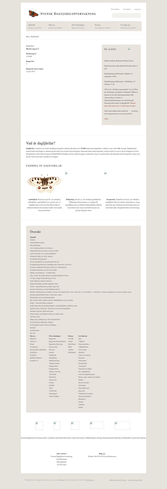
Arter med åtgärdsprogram (86, 374)
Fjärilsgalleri (72, 352)
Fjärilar (80, 407)
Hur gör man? (53, 347)
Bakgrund (33, 339)
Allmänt (70, 349)
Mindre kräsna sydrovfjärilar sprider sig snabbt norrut (46, 314)
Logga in (138, 9)
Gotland (51, 382)
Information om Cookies (118, 480)
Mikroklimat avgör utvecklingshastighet (42, 297)
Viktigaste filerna (54, 363)
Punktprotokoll (53, 369)
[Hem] (83, 12)
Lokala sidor (53, 380)
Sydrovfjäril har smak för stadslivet (41, 281)
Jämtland (51, 385)
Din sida (32, 333)
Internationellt (82, 363)
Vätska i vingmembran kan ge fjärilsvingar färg (44, 286)
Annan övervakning (84, 355)
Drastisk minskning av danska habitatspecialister (45, 289)
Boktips (80, 380)
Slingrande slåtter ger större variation (41, 256)
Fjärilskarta (52, 377)
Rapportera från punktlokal (57, 341)
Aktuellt (33, 26)
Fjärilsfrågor (72, 344)
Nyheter (32, 240)
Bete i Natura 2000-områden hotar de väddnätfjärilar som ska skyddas (51, 300)
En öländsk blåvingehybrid (38, 259)
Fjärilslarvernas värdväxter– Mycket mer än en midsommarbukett (50, 308)
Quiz (79, 339)
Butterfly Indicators (36, 358)
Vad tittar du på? (35, 317)
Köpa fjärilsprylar (83, 388)
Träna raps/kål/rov (84, 344)
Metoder (51, 352)
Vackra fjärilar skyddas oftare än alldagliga (43, 325)
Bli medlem (115, 9)
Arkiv (106, 119)
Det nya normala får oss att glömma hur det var (44, 262)
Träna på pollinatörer (84, 396)
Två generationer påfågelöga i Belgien (41, 322)
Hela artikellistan (35, 245)
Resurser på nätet (83, 382)
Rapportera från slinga (56, 344)
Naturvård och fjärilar (85, 369)
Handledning (53, 358)
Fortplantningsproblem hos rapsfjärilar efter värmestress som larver (50, 264)
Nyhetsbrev (33, 352)
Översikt (70, 339)
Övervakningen (77, 26)
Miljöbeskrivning (54, 360)
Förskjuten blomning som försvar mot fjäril (43, 270)
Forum (101, 26)
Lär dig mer (127, 26)
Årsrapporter (34, 347)
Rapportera (52, 339)
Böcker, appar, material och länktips (89, 377)
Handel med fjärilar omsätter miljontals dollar (44, 284)
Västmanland (53, 393)
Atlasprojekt (82, 366)
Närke (51, 388)
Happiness (90, 480)
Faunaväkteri (82, 360)
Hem (27, 36)
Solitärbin (81, 404)
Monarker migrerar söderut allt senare (41, 311)
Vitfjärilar (81, 341)
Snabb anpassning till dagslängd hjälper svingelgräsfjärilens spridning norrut (53, 306)
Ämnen (70, 341)
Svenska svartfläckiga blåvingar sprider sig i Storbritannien (48, 267)
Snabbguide (52, 355)
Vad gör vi (33, 341)
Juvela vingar (82, 349)
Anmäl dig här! (34, 330)
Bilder (70, 347)
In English (127, 9)
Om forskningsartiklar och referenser (41, 248)
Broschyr (52, 349)
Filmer (32, 344)
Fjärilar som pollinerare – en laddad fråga (42, 273)
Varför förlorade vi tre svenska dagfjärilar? (43, 253)
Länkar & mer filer (54, 371)
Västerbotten (53, 391)
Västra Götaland (54, 396)
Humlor (80, 402)
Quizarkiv (81, 352)
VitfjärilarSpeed (83, 347)
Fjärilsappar (82, 385)
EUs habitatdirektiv (84, 371)
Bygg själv (81, 391)
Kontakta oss (34, 360)
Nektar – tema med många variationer (41, 303)
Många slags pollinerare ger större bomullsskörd (45, 319)
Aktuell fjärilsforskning (37, 242)
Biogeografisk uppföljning (38, 349)
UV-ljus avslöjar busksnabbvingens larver (43, 278)
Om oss (54, 26)
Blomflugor (82, 399)
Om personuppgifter (135, 480)
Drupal (62, 480)
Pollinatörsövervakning (85, 393)
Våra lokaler (52, 374)
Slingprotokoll (53, 366)
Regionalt (81, 358)
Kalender (33, 328)
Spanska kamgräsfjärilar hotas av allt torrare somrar (46, 295)
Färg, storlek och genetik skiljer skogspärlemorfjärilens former (49, 275)
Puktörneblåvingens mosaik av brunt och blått (44, 251)
